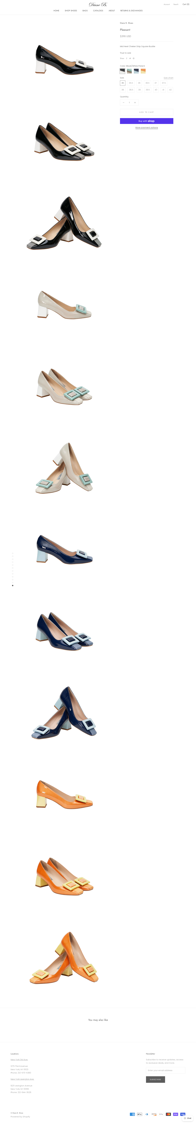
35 (122, 83)
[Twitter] (130, 58)
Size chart (168, 77)
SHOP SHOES (71, 10)
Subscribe (155, 1079)
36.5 (147, 83)
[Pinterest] (133, 58)
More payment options (146, 127)
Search (175, 4)
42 (170, 89)
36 (139, 83)
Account (167, 4)
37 (156, 83)
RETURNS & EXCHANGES (131, 10)
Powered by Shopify (20, 1116)
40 (156, 89)
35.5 (131, 83)
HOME (56, 10)
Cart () (186, 4)
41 (163, 89)
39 (139, 89)
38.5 (131, 89)
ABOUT (112, 10)
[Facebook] (126, 58)
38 (122, 89)
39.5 (148, 89)
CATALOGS (98, 10)
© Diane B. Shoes (17, 1113)
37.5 (164, 83)
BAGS (85, 10)
